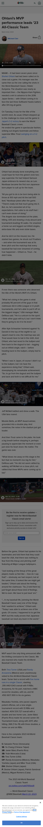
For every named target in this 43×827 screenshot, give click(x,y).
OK (21, 823)
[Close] (40, 802)
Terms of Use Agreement (22, 812)
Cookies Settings (21, 816)
